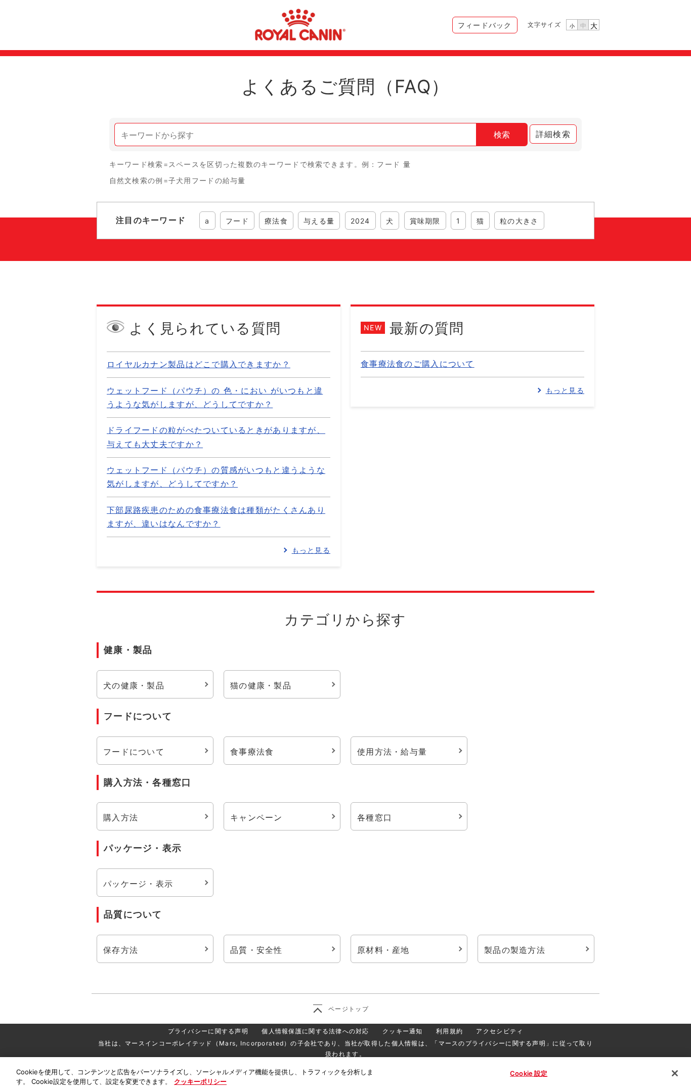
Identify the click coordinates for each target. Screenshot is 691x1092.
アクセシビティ (499, 1031)
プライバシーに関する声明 (208, 1031)
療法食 (276, 220)
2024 (360, 220)
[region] (345, 1074)
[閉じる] (675, 1073)
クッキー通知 (402, 1031)
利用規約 (449, 1031)
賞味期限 (425, 220)
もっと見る (311, 550)
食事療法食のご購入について (417, 364)
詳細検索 (553, 134)
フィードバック (485, 25)
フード (237, 220)
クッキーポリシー (200, 1081)
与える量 (319, 220)
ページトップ (348, 1009)
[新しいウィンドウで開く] (298, 23)
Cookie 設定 (528, 1073)
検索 (502, 134)
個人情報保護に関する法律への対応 (315, 1031)
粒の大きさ (519, 220)
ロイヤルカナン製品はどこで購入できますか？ (198, 364)
